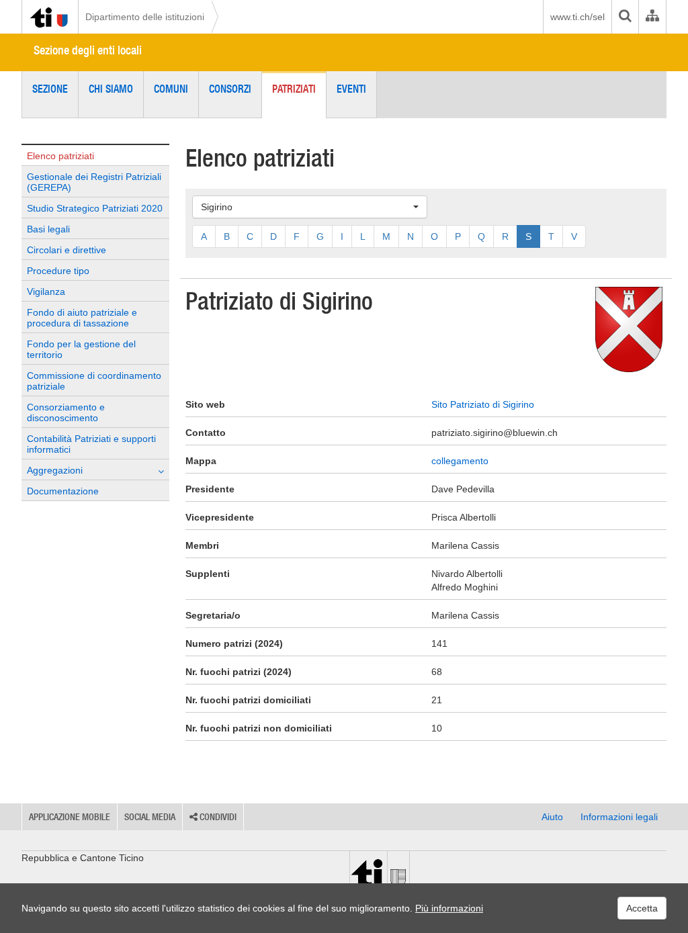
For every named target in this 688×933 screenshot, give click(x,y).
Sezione (50, 88)
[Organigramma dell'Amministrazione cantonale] (652, 17)
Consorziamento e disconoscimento (66, 412)
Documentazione (63, 491)
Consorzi (230, 88)
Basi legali (48, 229)
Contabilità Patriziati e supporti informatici (91, 444)
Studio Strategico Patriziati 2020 (95, 208)
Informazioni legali (619, 816)
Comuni (171, 88)
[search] (624, 17)
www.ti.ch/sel (577, 16)
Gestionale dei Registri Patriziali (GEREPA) (94, 182)
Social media (149, 817)
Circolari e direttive (66, 250)
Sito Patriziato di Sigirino (482, 404)
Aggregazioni (55, 470)
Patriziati (294, 88)
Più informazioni (449, 908)
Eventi (351, 88)
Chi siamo (111, 88)
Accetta (642, 908)
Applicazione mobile (69, 817)
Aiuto (552, 816)
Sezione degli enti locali (88, 50)
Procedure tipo (58, 270)
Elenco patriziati (60, 155)
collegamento (459, 460)
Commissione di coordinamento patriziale (94, 381)
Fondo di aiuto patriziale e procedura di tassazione (82, 317)
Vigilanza (46, 291)
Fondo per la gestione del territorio (81, 349)
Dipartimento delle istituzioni (144, 16)
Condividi (217, 817)
